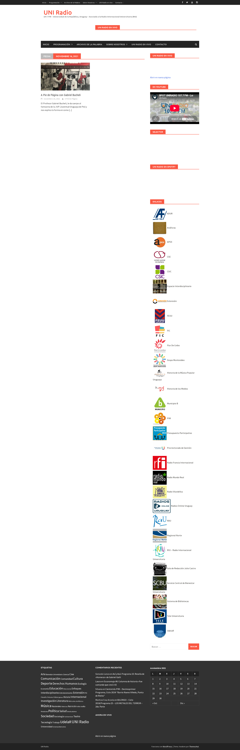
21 (195, 688)
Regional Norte (174, 535)
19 (181, 688)
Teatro (76, 716)
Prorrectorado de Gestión (179, 447)
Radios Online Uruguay (181, 505)
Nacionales (56, 706)
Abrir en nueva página (160, 77)
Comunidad (67, 678)
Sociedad (47, 716)
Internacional (78, 696)
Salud (63, 711)
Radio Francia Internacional (180, 462)
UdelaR (170, 630)
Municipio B (172, 403)
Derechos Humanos (65, 683)
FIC (168, 330)
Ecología (82, 683)
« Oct (154, 703)
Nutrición (72, 706)
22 (153, 693)
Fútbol (55, 697)
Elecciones (67, 689)
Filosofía (44, 697)
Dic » (182, 703)
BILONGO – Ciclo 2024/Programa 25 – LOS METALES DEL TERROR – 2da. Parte (118, 703)
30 (160, 698)
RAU (169, 520)
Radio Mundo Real (175, 477)
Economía (45, 688)
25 (174, 693)
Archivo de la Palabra (72, 2)
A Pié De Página (71, 99)
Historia (66, 697)
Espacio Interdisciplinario (179, 286)
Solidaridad (68, 717)
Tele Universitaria (175, 616)
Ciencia (66, 674)
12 (181, 683)
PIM (169, 418)
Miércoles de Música (76, 701)
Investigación (48, 700)
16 (160, 688)
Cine (71, 674)
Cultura (78, 679)
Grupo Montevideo (176, 360)
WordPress (167, 746)
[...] (70, 110)
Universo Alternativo (59, 727)
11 (174, 683)
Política (53, 711)
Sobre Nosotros (89, 2)
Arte (43, 674)
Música (46, 705)
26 (181, 693)
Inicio (44, 2)
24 (167, 693)
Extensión (172, 301)
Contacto (118, 2)
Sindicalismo (72, 711)
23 (160, 693)
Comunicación (50, 679)
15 (153, 688)
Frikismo (50, 697)
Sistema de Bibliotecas (178, 601)
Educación (56, 688)
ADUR (169, 213)
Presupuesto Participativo (179, 433)
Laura (98, 681)
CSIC (169, 271)
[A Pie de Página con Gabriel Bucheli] (65, 76)
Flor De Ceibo (173, 345)
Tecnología (46, 722)
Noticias (65, 706)
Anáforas (171, 227)
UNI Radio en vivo (105, 2)
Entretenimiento (65, 693)
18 (174, 688)
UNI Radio (58, 12)
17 (167, 688)
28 (195, 693)
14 (195, 683)
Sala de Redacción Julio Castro (181, 568)
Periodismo (44, 711)
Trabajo (56, 722)
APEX (169, 241)
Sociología (59, 716)
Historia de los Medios (177, 388)
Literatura (62, 700)
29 (153, 698)
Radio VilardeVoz (175, 491)
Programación (54, 2)
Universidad (46, 726)
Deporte (46, 683)
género (61, 697)
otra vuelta (81, 706)
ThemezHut (194, 746)
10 (167, 683)
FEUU (169, 315)
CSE (169, 256)
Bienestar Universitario (54, 674)
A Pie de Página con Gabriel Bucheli (61, 95)
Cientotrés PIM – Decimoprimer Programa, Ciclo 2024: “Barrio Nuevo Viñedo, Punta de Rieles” (119, 692)
